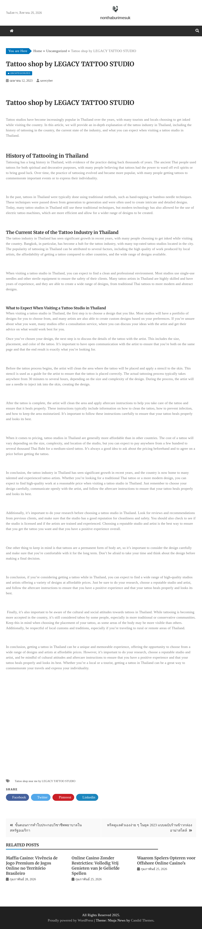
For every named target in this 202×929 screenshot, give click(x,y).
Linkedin (88, 797)
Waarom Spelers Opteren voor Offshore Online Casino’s (166, 860)
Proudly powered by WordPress (71, 920)
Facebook (18, 797)
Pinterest (64, 797)
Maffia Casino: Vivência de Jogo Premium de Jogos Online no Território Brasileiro (32, 865)
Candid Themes (142, 920)
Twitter (42, 797)
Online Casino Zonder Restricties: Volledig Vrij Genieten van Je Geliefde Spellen (96, 865)
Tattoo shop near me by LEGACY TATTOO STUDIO (45, 781)
